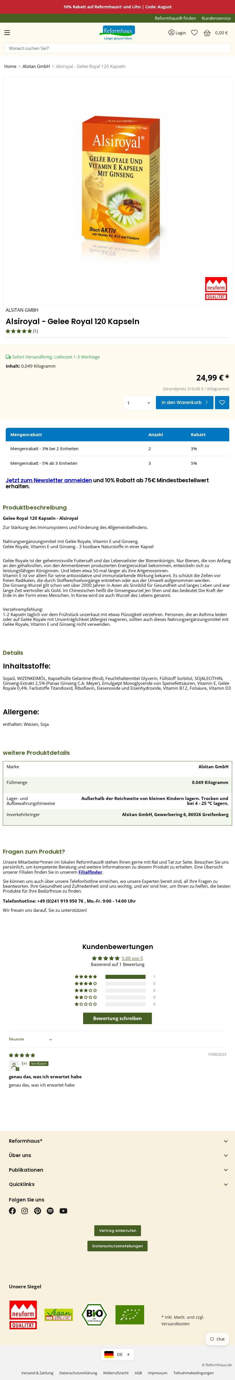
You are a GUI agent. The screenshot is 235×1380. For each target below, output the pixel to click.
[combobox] (117, 48)
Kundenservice (216, 18)
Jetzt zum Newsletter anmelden (49, 480)
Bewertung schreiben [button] (117, 1018)
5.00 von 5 (132, 958)
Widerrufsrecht (116, 1372)
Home (10, 66)
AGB (138, 1372)
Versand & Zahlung (37, 1372)
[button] (19, 331)
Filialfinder (90, 872)
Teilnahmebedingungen (193, 1372)
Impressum (157, 1372)
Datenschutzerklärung (78, 1372)
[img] (22, 1055)
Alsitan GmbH (36, 66)
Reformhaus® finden (175, 18)
